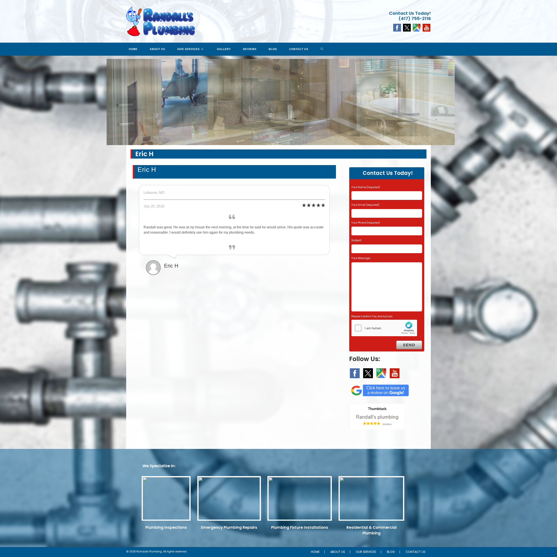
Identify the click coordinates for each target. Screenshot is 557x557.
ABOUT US (337, 552)
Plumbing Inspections (166, 527)
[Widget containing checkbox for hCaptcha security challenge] (384, 328)
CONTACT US (415, 552)
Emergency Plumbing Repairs (229, 527)
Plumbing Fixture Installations (299, 527)
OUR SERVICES (366, 552)
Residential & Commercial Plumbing (371, 530)
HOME (315, 552)
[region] (278, 64)
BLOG (391, 552)
